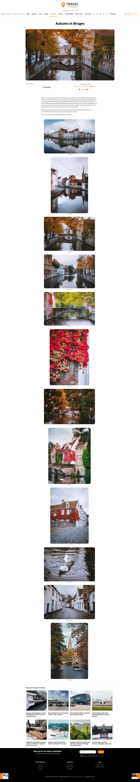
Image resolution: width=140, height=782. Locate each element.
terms (84, 397)
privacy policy (90, 397)
